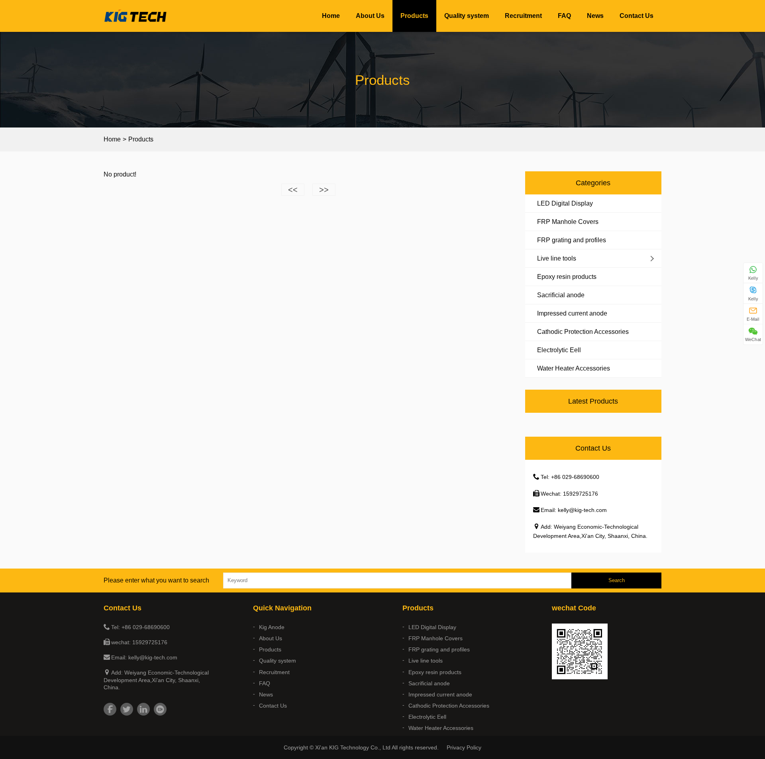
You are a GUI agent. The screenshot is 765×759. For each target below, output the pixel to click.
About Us (370, 15)
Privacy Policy (464, 747)
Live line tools (556, 258)
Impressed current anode (572, 313)
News (595, 15)
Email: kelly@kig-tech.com (574, 510)
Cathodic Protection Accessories (583, 331)
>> (324, 189)
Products (414, 15)
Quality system (466, 15)
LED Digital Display (565, 203)
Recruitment (523, 15)
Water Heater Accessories (573, 368)
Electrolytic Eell (559, 350)
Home (331, 15)
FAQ (564, 15)
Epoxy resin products (566, 276)
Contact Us (636, 15)
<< (293, 189)
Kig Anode (271, 627)
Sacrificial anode (561, 295)
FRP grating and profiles (571, 240)
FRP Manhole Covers (567, 221)
